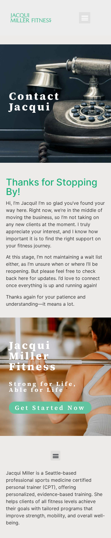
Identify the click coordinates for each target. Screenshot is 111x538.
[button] (84, 17)
